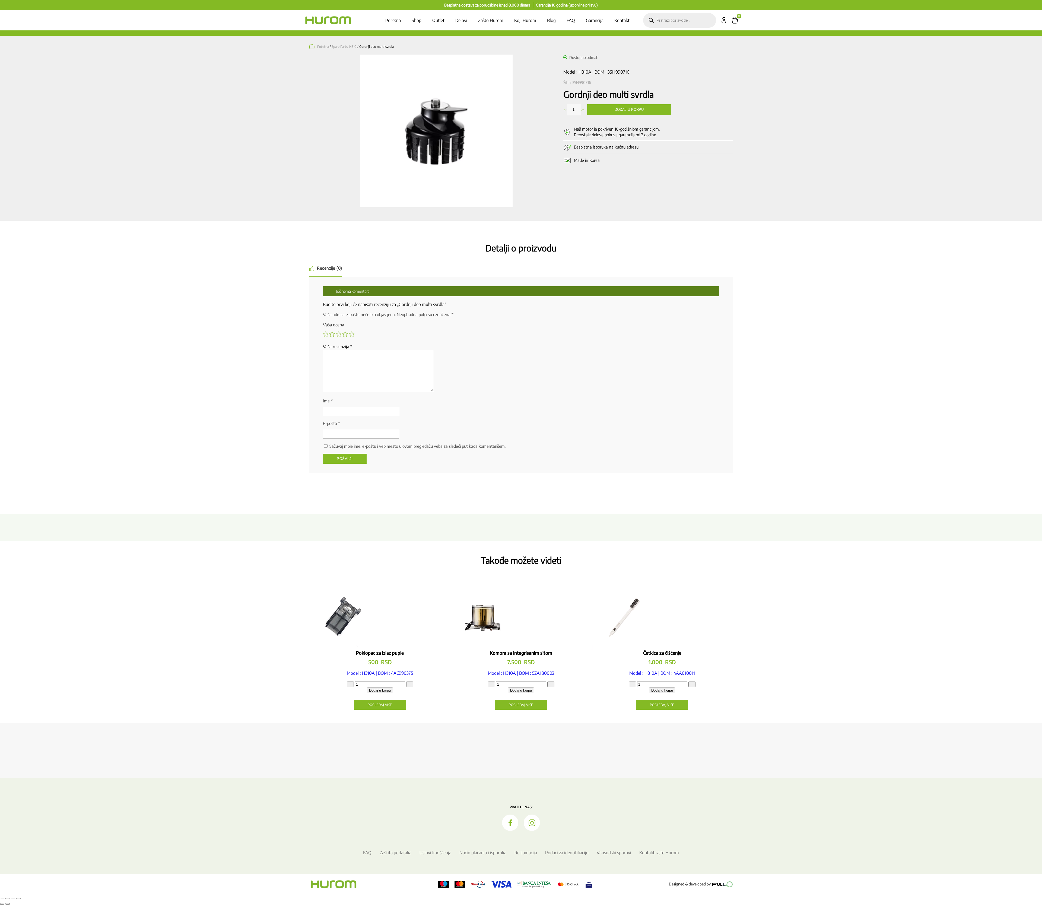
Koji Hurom (525, 20)
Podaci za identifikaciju (567, 852)
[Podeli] (13, 898)
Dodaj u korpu (629, 110)
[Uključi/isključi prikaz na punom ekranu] (7, 898)
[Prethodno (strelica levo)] (2, 904)
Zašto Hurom (490, 20)
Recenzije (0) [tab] (329, 268)
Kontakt (622, 20)
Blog (551, 20)
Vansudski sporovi (614, 852)
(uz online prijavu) (583, 5)
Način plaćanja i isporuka (482, 852)
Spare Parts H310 (344, 47)
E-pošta (331, 423)
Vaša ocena (333, 324)
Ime (328, 400)
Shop (416, 20)
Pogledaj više (380, 705)
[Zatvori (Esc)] (18, 898)
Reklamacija (525, 852)
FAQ (571, 20)
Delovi (461, 20)
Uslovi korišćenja (435, 852)
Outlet (438, 20)
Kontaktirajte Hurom (659, 852)
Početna (393, 20)
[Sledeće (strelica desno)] (7, 904)
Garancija (594, 20)
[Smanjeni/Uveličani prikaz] (2, 898)
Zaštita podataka (395, 852)
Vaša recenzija (337, 346)
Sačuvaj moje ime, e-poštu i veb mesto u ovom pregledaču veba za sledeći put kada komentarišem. (417, 446)
